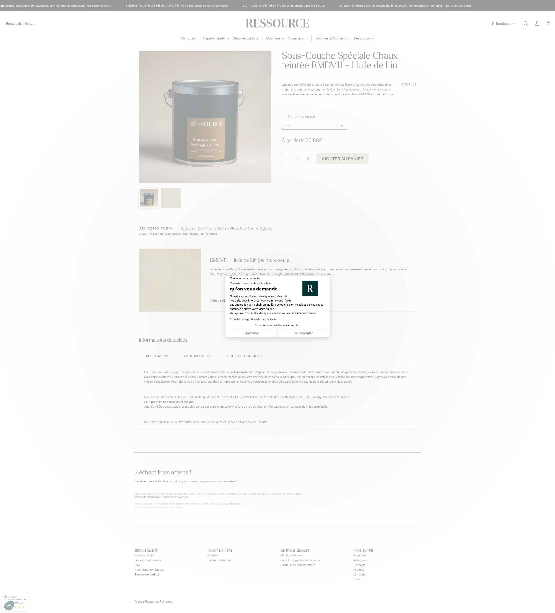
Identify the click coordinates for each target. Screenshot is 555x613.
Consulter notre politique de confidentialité (253, 319)
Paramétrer (251, 333)
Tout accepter (303, 333)
